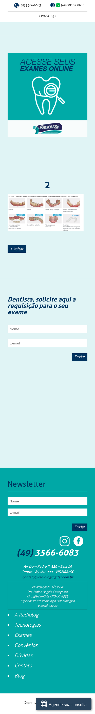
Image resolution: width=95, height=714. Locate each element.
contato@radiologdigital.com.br (47, 577)
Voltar (16, 249)
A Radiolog (26, 615)
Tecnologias (27, 625)
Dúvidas (23, 655)
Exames (23, 635)
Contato (23, 665)
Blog (19, 676)
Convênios (25, 645)
